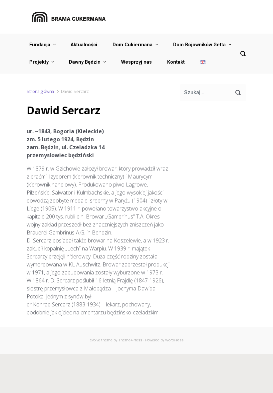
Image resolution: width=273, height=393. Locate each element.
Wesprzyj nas (136, 62)
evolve (95, 340)
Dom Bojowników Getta (199, 45)
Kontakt (176, 62)
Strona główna (40, 91)
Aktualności (84, 45)
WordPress (174, 340)
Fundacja (39, 45)
